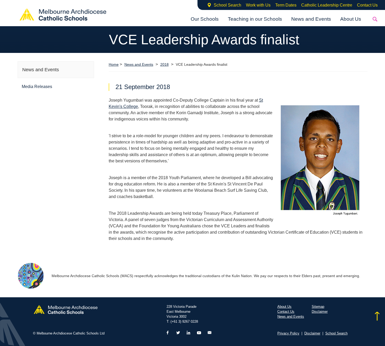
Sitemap (318, 307)
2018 (164, 65)
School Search (227, 5)
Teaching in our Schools (255, 19)
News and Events (311, 19)
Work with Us (258, 5)
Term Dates (285, 5)
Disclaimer (320, 312)
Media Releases (37, 86)
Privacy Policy (288, 333)
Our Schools (205, 19)
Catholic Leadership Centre (326, 5)
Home (114, 64)
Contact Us (367, 5)
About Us (350, 19)
